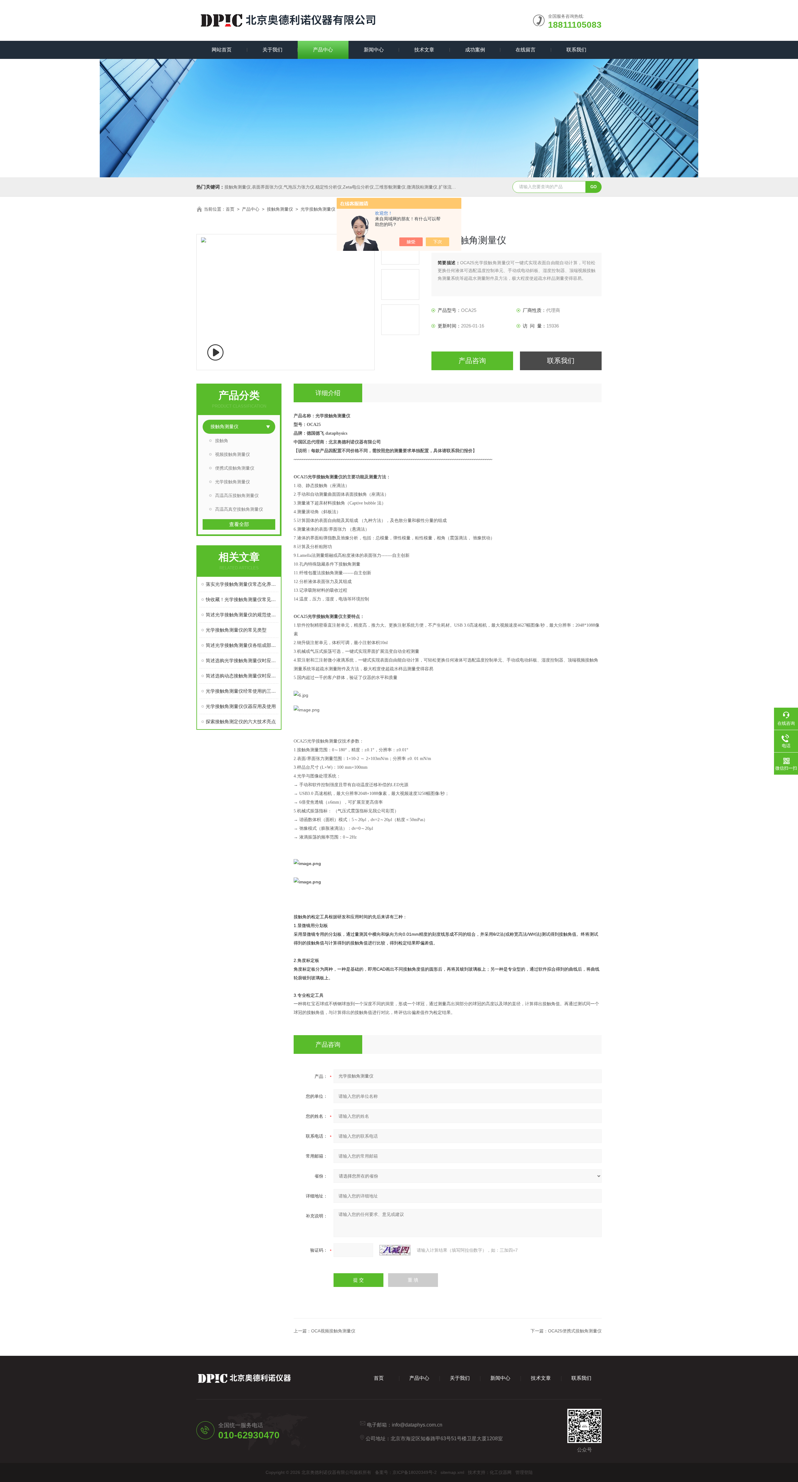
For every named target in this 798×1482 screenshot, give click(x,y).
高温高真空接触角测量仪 (239, 509)
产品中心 (323, 49)
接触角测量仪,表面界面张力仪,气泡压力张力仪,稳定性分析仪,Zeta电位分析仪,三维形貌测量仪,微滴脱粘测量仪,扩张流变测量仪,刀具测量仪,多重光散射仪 (372, 186)
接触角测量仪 (280, 209)
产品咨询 (472, 361)
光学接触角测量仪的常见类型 (236, 630)
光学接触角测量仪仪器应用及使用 (241, 706)
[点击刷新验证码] (395, 1250)
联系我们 (576, 49)
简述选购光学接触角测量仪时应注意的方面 (242, 660)
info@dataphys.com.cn (417, 1424)
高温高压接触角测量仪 (237, 495)
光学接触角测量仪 (317, 209)
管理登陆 (524, 1472)
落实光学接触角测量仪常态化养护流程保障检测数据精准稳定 (242, 584)
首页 (230, 209)
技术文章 (424, 49)
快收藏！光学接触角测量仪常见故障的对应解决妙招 (242, 599)
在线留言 (526, 49)
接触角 (221, 440)
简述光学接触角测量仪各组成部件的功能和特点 (242, 645)
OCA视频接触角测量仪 (333, 1330)
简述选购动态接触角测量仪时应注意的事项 (242, 675)
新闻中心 (374, 49)
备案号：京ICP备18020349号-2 (406, 1472)
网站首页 (222, 49)
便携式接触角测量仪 (234, 468)
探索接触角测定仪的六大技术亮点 (241, 721)
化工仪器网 (501, 1472)
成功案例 (475, 49)
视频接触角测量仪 (232, 454)
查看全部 (239, 524)
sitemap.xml (452, 1472)
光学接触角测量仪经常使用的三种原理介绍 (242, 691)
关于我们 (272, 49)
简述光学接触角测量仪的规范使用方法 (242, 614)
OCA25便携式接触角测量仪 (575, 1330)
